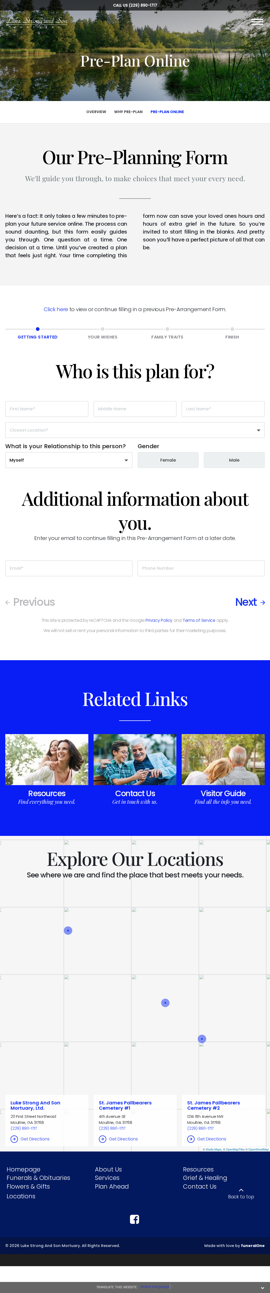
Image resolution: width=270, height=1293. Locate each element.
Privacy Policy (159, 620)
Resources (46, 793)
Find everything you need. (47, 801)
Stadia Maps (213, 1149)
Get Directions (35, 1139)
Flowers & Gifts (28, 1186)
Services (107, 1178)
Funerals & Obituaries (38, 1178)
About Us (108, 1169)
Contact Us (135, 793)
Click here (56, 309)
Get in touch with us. (135, 801)
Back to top (241, 1197)
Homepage (23, 1169)
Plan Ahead (112, 1186)
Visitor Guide (223, 793)
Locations (21, 1196)
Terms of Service (199, 620)
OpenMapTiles (235, 1149)
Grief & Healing (205, 1178)
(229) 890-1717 (143, 5)
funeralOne (253, 1245)
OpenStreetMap (258, 1149)
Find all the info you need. (223, 801)
